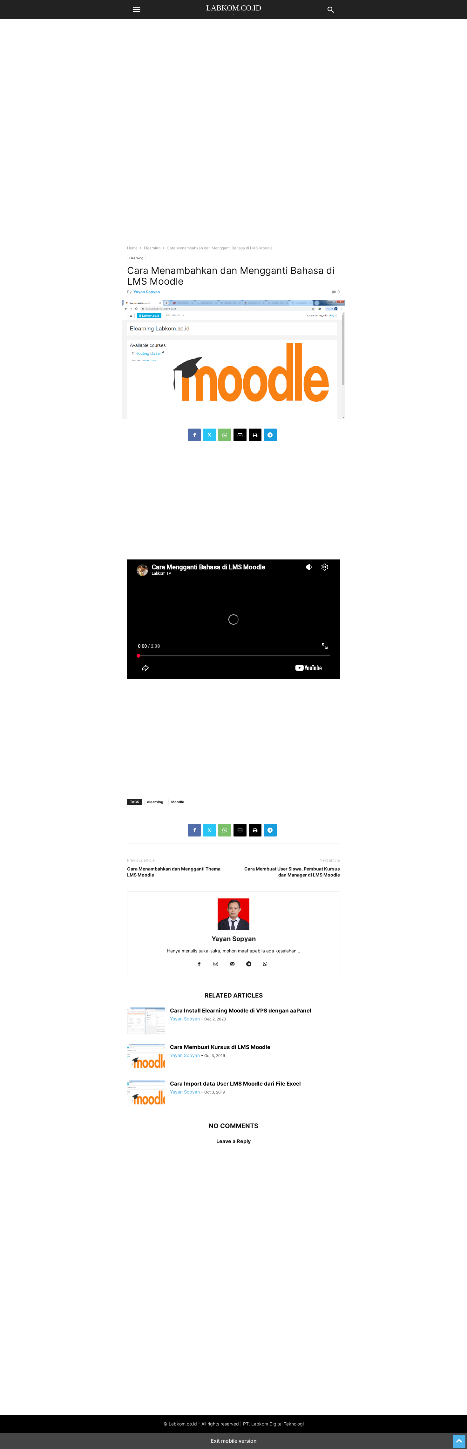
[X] (209, 435)
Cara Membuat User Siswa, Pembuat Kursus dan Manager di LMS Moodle (292, 871)
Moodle (177, 802)
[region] (233, 79)
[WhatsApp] (224, 435)
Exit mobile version (234, 1441)
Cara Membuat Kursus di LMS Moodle (220, 1047)
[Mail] (232, 964)
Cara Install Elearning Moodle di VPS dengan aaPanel (240, 1010)
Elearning (152, 248)
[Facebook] (194, 435)
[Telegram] (270, 435)
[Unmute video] (233, 619)
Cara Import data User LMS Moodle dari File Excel (235, 1083)
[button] (136, 9)
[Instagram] (215, 964)
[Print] (255, 435)
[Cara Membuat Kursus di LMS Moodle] (146, 1058)
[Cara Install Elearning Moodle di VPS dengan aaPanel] (146, 1021)
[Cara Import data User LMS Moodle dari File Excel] (146, 1094)
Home (132, 248)
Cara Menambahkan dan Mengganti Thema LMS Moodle (173, 871)
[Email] (240, 435)
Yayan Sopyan (146, 291)
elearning (155, 802)
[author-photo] (233, 930)
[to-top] (459, 1438)
